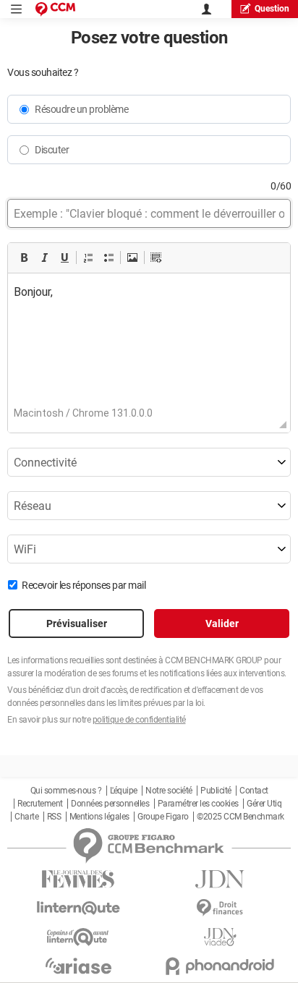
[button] (24, 257)
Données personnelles (110, 804)
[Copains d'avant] (78, 937)
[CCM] (55, 9)
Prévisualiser (76, 623)
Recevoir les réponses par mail (83, 585)
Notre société (168, 791)
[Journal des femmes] (78, 879)
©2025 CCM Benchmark (240, 817)
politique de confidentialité (139, 720)
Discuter (52, 150)
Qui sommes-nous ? (66, 791)
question (272, 9)
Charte (26, 817)
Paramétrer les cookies (198, 804)
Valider (222, 623)
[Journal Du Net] (220, 879)
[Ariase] (78, 966)
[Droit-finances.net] (220, 908)
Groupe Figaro (163, 817)
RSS (54, 817)
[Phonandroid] (220, 966)
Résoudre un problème (81, 109)
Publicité (215, 791)
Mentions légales (99, 817)
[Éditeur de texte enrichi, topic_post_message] (149, 345)
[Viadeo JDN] (220, 937)
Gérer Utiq (264, 804)
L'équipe (123, 791)
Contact (253, 791)
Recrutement (40, 804)
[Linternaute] (78, 908)
